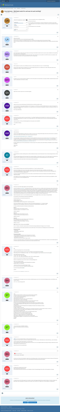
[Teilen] (58, 14)
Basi (15, 338)
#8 (57, 115)
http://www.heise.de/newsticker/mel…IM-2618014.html (25, 140)
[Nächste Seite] (4, 14)
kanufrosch (22, 271)
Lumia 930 (22, 188)
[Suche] (57, 1)
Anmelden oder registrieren (51, 1)
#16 (57, 324)
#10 (57, 151)
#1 (57, 17)
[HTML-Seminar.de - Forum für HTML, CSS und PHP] (30, 5)
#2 (57, 36)
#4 (57, 63)
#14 (57, 277)
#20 (57, 378)
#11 (57, 166)
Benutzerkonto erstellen (32, 402)
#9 (57, 130)
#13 (57, 246)
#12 (57, 184)
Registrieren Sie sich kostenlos (31, 400)
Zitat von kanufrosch (19, 353)
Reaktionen (4, 27)
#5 (57, 76)
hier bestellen (47, 138)
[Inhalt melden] (57, 32)
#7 (57, 102)
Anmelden (25, 402)
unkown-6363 (7, 12)
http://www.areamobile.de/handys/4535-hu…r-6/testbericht (23, 136)
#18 (57, 350)
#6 (57, 89)
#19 (57, 365)
